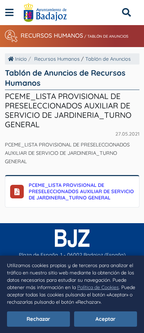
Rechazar (38, 319)
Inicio (20, 59)
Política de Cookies (98, 287)
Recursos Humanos (52, 35)
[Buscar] (126, 12)
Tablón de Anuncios (107, 36)
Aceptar (105, 319)
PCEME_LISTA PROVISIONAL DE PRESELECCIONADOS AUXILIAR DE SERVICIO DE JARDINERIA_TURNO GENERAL (81, 191)
